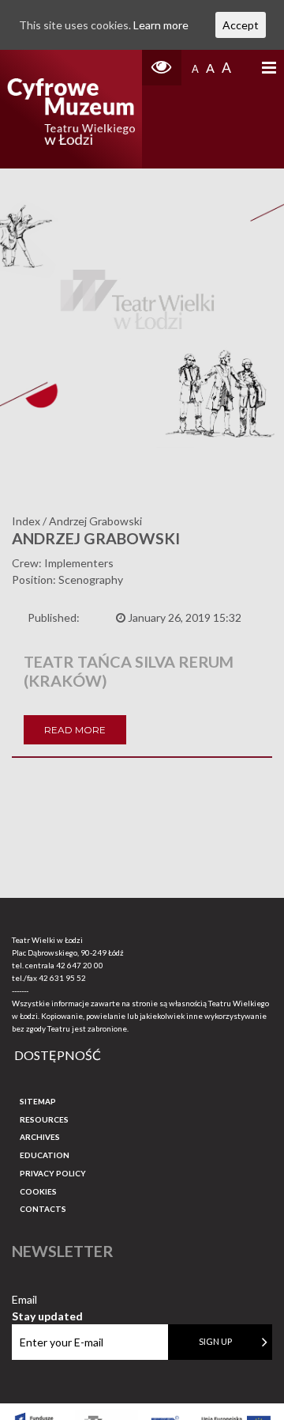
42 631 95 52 (62, 978)
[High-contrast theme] (161, 67)
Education (44, 1155)
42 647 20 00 (79, 965)
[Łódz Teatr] (71, 109)
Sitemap (38, 1101)
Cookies (38, 1191)
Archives (40, 1137)
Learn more (161, 25)
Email (47, 1300)
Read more (75, 730)
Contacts (43, 1209)
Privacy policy (53, 1173)
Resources (44, 1119)
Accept (240, 25)
